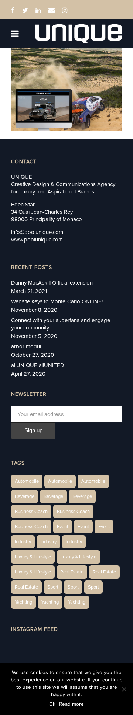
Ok (52, 704)
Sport (52, 587)
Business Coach (31, 512)
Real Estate (71, 572)
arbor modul (26, 346)
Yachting (23, 602)
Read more (71, 704)
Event (62, 527)
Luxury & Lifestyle (33, 557)
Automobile (27, 481)
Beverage (24, 496)
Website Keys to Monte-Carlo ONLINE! (57, 301)
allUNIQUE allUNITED (37, 365)
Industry (23, 542)
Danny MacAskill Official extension (52, 282)
